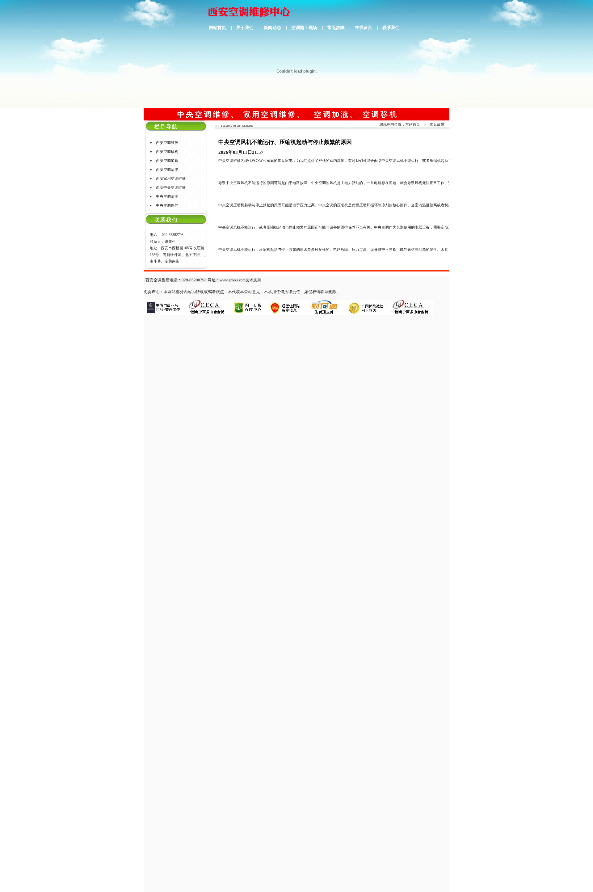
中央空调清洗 (167, 196)
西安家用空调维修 (171, 178)
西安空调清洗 (167, 169)
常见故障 (336, 27)
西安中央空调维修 (171, 187)
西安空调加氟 (167, 160)
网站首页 (217, 27)
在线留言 (363, 27)
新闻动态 (272, 27)
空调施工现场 (304, 27)
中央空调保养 (167, 205)
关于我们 (245, 27)
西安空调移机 (167, 151)
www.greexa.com (232, 280)
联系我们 (391, 27)
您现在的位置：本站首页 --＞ (403, 124)
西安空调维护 (167, 143)
